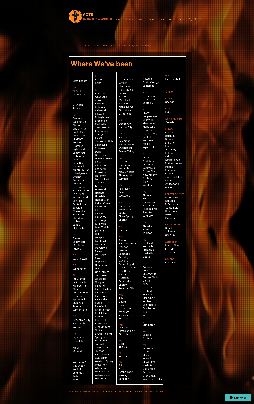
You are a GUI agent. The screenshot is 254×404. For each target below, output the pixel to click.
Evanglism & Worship (97, 18)
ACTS (88, 14)
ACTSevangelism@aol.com (157, 391)
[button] (196, 19)
